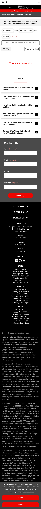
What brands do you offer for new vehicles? (18, 89)
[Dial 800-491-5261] (7, 2)
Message (11, 183)
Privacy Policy (28, 492)
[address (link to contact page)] (3, 2)
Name (10, 149)
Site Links (19, 212)
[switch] (38, 2)
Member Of (19, 218)
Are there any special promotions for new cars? (18, 115)
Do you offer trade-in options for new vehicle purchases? (17, 132)
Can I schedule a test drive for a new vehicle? (17, 123)
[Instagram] (20, 260)
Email (10, 160)
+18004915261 (20, 238)
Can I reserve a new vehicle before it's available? (18, 97)
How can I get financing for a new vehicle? (18, 106)
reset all (14, 36)
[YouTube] (24, 260)
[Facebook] (16, 260)
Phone (6, 171)
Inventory (18, 206)
